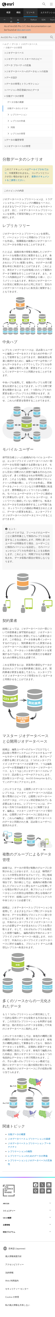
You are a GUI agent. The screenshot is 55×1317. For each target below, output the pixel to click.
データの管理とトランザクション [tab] (22, 83)
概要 (8, 12)
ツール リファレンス (25, 20)
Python (34, 20)
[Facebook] (35, 1184)
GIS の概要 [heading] (7, 1218)
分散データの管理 (14, 47)
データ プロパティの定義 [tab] (18, 65)
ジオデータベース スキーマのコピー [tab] (24, 59)
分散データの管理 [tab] (15, 96)
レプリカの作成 (18, 121)
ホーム (5, 20)
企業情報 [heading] (6, 1225)
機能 (18, 12)
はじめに (11, 20)
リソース (30, 12)
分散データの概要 (17, 1134)
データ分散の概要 (15, 102)
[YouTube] (48, 1190)
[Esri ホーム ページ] (8, 4)
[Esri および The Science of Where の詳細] (9, 1191)
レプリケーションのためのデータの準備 (28, 1156)
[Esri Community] (35, 1190)
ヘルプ (18, 20)
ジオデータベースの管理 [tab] (18, 146)
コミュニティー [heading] (9, 1211)
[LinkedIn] (48, 1184)
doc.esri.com (24, 29)
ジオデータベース (29, 44)
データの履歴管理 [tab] (15, 140)
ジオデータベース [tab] (15, 53)
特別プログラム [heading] (9, 1232)
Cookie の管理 (12, 1297)
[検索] (44, 4)
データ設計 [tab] (11, 77)
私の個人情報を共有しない (17, 1305)
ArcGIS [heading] (6, 1203)
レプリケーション (19, 114)
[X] (42, 1184)
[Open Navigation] (51, 4)
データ (15, 44)
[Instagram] (42, 1190)
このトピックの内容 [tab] (14, 190)
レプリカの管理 (18, 133)
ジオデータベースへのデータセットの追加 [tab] (27, 71)
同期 (13, 127)
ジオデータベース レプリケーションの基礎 (29, 1139)
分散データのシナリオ (17, 108)
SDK (44, 20)
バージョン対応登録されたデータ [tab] (22, 90)
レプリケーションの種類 (20, 1151)
